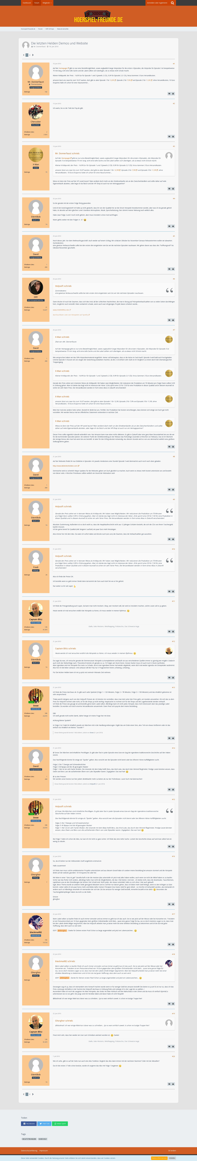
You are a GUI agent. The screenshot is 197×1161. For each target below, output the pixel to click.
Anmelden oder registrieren (157, 3)
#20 (173, 1056)
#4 (174, 198)
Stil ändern (172, 1150)
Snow (91, 733)
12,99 (112, 80)
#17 (173, 914)
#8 (174, 456)
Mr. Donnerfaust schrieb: (67, 153)
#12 (173, 641)
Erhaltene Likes (29, 132)
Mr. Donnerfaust (39, 46)
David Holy (43, 1139)
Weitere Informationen (159, 1158)
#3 (174, 146)
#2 (174, 103)
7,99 (128, 80)
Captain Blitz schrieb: (65, 648)
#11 (173, 601)
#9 (174, 499)
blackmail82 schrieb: (65, 961)
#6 (174, 279)
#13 (173, 687)
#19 (173, 1013)
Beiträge (27, 92)
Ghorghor (62, 930)
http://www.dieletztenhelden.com (65, 466)
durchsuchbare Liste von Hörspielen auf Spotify (70, 315)
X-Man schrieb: (62, 337)
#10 (173, 549)
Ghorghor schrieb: (64, 1020)
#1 (174, 64)
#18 (173, 954)
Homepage (63, 68)
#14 (173, 748)
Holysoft (92, 784)
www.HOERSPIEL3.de (61, 310)
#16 (173, 856)
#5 (174, 236)
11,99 (148, 80)
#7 (174, 330)
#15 (173, 799)
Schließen (172, 1158)
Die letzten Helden (29, 1139)
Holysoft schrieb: (63, 286)
